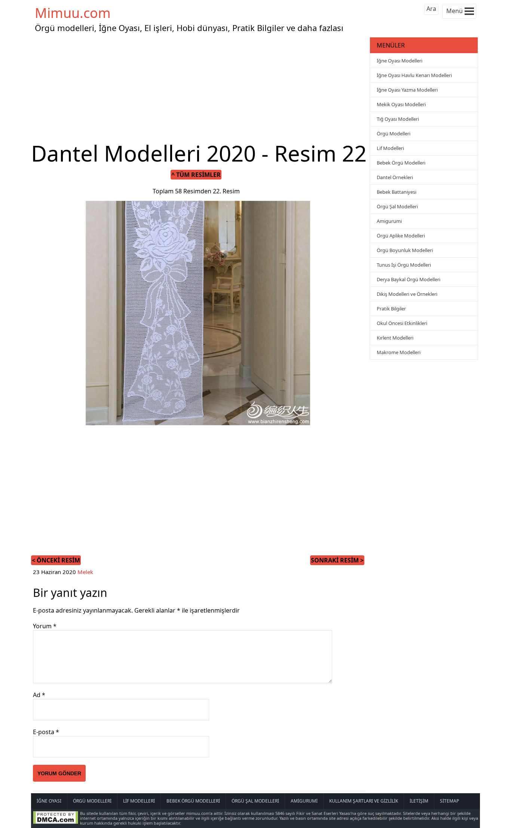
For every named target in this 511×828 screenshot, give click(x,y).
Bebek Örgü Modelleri (401, 162)
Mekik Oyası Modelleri (401, 104)
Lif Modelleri (390, 148)
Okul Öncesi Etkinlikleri (402, 323)
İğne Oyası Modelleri (399, 60)
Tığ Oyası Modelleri (398, 119)
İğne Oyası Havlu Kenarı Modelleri (414, 75)
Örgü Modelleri (393, 133)
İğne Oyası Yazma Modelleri (407, 89)
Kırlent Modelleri (395, 337)
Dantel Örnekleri (395, 177)
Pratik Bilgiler (391, 308)
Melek (85, 572)
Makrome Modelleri (398, 352)
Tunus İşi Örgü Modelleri (404, 264)
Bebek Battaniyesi (396, 191)
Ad (39, 695)
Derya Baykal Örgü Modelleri (408, 279)
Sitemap (449, 801)
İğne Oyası (49, 801)
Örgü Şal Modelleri (397, 206)
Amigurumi (389, 221)
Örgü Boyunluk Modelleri (405, 250)
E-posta (46, 732)
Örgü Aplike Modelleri (401, 235)
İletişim (419, 801)
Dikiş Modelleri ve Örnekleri (407, 294)
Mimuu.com (73, 13)
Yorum (44, 626)
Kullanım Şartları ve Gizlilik (363, 801)
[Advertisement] (199, 87)
